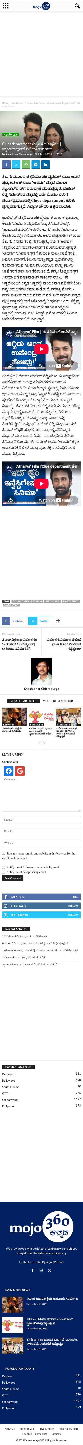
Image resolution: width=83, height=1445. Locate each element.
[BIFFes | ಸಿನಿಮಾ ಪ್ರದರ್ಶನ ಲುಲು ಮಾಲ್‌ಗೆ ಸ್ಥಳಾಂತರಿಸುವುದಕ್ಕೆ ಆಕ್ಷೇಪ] (41, 717)
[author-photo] (41, 671)
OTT (5, 1093)
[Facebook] (6, 164)
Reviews (7, 1074)
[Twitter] (16, 164)
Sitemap (56, 1433)
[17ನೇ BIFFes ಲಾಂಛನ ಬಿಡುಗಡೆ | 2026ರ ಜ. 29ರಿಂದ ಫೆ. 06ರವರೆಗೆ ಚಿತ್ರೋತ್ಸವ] (68, 717)
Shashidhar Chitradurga (19, 154)
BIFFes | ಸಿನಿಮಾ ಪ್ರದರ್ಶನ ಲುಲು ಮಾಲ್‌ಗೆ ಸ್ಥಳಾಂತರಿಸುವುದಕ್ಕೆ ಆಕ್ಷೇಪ (41, 731)
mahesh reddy (70, 601)
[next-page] (44, 743)
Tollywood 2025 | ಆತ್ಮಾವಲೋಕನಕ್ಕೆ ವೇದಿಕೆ (23, 957)
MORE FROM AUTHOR (58, 701)
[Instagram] (42, 1271)
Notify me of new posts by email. (26, 872)
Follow (73, 905)
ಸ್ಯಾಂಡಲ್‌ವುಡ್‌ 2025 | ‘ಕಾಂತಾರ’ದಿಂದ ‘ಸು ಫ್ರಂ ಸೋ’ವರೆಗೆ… (30, 964)
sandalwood (11, 605)
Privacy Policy (46, 1428)
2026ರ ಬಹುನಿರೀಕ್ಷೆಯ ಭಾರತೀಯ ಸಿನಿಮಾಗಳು (12, 729)
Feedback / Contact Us (34, 1433)
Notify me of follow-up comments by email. (33, 867)
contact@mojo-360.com (49, 1262)
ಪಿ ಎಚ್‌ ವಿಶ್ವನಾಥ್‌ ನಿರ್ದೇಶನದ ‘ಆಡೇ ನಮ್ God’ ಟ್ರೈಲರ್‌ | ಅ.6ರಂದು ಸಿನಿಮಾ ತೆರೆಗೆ (19, 644)
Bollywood (9, 1080)
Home (5, 103)
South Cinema (10, 1087)
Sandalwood (18, 103)
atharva (37, 601)
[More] (58, 621)
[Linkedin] (45, 164)
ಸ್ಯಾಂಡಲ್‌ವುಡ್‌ (10, 134)
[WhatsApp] (26, 164)
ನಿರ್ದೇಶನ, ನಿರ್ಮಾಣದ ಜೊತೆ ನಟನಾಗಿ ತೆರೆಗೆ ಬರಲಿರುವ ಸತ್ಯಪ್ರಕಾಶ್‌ (64, 644)
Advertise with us (68, 1428)
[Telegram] (35, 164)
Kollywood (8, 724)
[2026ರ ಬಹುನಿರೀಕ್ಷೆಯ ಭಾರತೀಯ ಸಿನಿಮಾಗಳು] (14, 717)
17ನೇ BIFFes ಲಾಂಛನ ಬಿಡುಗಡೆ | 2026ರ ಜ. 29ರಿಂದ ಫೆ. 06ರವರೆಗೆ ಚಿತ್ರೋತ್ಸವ (66, 732)
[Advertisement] (41, 54)
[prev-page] (39, 743)
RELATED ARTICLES (23, 701)
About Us (10, 1428)
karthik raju (53, 601)
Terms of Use (27, 1428)
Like (75, 896)
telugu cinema (21, 601)
